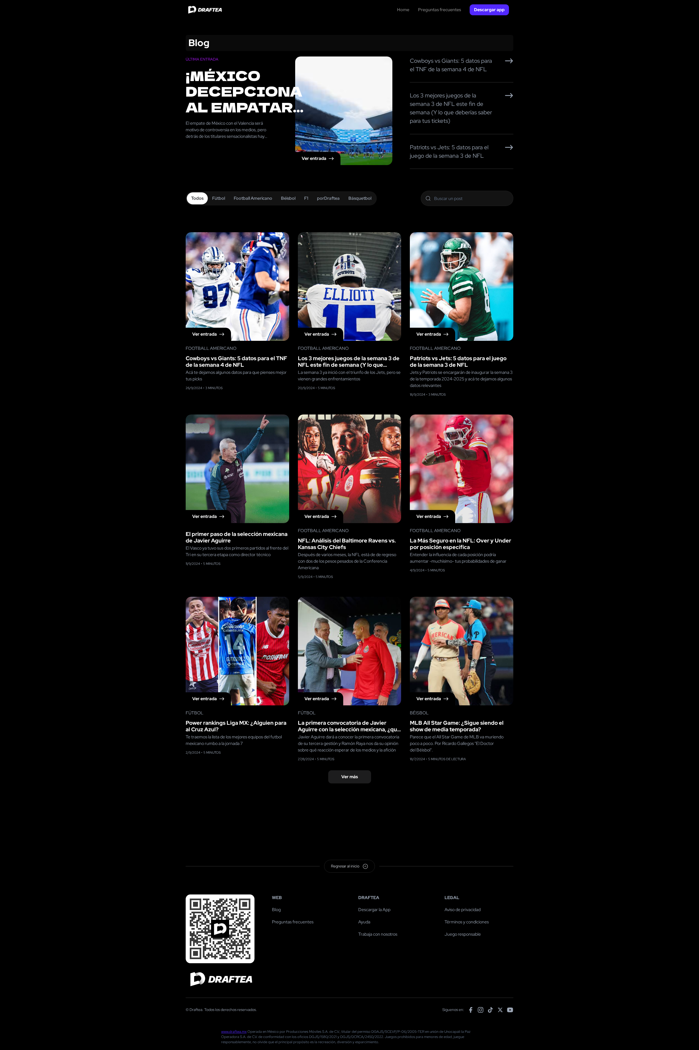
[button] (489, 9)
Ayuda (364, 922)
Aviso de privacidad (463, 909)
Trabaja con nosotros (377, 934)
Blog (276, 909)
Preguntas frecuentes (439, 10)
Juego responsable (463, 934)
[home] (204, 10)
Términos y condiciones (467, 922)
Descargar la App (374, 909)
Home (403, 10)
